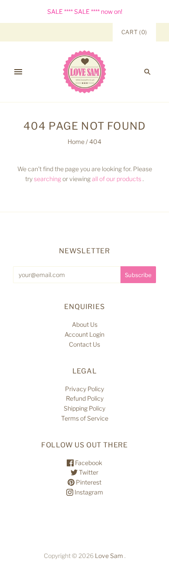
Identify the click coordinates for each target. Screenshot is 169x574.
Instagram (88, 492)
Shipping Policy (84, 408)
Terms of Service (84, 418)
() (134, 32)
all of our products (116, 178)
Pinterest (88, 482)
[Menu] (18, 72)
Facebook (88, 462)
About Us (85, 324)
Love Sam (109, 555)
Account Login (84, 334)
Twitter (88, 472)
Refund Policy (85, 398)
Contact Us (84, 344)
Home (76, 141)
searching (47, 178)
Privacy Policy (84, 388)
